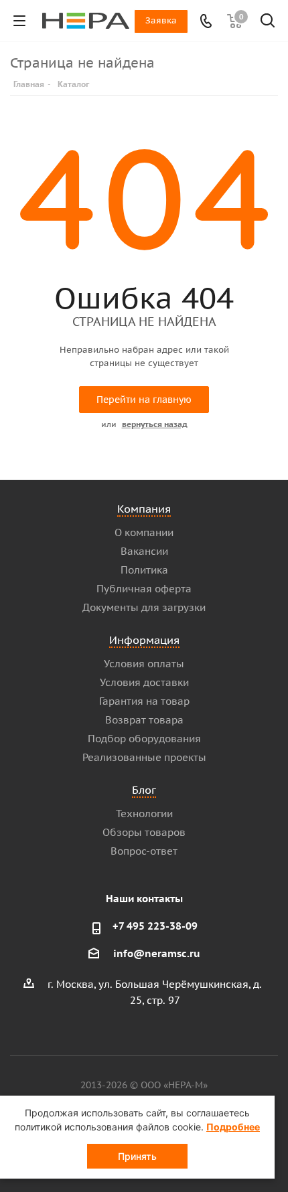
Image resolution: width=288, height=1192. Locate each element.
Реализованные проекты (144, 757)
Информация (144, 640)
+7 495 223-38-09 (155, 926)
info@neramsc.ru (156, 953)
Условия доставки (144, 682)
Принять (137, 1156)
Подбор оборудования (144, 738)
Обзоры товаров (144, 832)
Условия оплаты (144, 663)
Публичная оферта (144, 588)
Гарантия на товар (144, 701)
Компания (144, 508)
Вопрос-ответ (144, 851)
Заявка (161, 20)
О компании (144, 532)
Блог (144, 789)
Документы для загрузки (144, 607)
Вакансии (144, 551)
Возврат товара (144, 719)
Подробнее (233, 1126)
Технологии (144, 813)
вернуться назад (155, 424)
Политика (144, 570)
